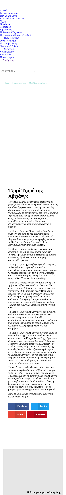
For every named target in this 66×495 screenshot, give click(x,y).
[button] (18, 406)
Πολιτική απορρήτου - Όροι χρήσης (44, 492)
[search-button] (34, 71)
